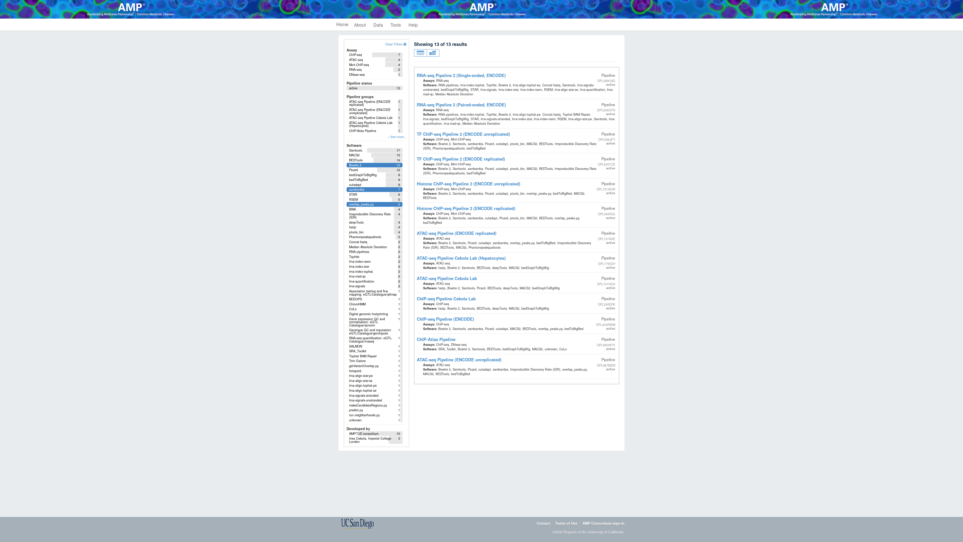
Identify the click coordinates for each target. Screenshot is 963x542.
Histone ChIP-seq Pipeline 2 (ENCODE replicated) (466, 208)
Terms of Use (566, 523)
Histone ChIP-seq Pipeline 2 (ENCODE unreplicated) (468, 184)
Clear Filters (394, 44)
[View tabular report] (420, 53)
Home (342, 24)
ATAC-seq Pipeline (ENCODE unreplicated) (459, 360)
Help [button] (413, 25)
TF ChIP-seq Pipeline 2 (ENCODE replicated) (461, 159)
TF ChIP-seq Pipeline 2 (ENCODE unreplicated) (463, 134)
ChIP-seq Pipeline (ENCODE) (445, 319)
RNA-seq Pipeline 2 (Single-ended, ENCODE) (461, 75)
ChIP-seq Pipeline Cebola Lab (446, 299)
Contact (543, 523)
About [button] (360, 25)
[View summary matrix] (433, 53)
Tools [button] (395, 25)
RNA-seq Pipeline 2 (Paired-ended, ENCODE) (461, 105)
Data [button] (378, 25)
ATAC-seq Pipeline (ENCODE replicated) (457, 233)
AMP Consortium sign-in (603, 523)
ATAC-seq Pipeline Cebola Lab (447, 278)
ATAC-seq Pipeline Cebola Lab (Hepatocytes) (461, 258)
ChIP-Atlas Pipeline (436, 339)
